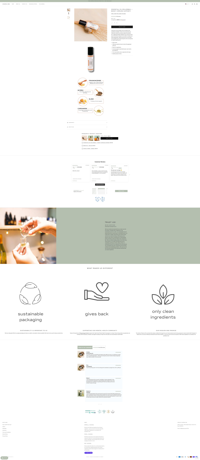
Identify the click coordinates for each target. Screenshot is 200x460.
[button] (114, 16)
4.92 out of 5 (81, 190)
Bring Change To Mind (84, 333)
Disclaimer (4, 430)
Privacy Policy (5, 436)
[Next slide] (129, 175)
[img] (75, 165)
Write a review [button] (121, 191)
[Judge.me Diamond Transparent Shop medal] (103, 199)
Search (3, 426)
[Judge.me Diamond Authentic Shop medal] (97, 199)
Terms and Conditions (6, 432)
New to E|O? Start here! (6, 424)
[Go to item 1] (68, 9)
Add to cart (122, 26)
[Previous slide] (70, 175)
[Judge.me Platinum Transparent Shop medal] (99, 411)
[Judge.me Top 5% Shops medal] (112, 411)
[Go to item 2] (68, 13)
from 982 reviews (101, 347)
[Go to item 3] (68, 17)
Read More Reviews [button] (100, 184)
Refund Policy (5, 434)
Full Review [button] (75, 180)
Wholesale (4, 428)
